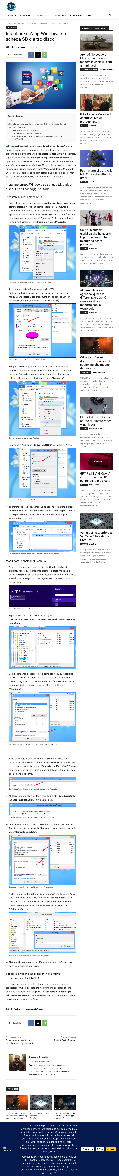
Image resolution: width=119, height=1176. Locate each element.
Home (8, 23)
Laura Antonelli (98, 372)
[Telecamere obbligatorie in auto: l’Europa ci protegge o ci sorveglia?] (65, 1102)
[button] (109, 15)
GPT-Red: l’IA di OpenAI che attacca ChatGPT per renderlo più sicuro (95, 477)
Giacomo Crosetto (19, 47)
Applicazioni (18, 1009)
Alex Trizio (93, 125)
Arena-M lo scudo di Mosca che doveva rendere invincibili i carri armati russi (96, 60)
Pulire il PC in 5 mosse (65, 1040)
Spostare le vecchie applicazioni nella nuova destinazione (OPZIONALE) (38, 137)
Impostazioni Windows (34, 1009)
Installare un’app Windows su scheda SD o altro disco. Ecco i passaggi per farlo (37, 125)
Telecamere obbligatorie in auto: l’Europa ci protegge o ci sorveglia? (65, 1115)
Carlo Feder (94, 485)
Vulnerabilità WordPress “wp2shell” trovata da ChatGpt (39, 1115)
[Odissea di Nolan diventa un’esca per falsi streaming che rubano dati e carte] (17, 1102)
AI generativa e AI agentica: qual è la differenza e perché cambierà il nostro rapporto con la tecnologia (93, 299)
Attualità (34, 1109)
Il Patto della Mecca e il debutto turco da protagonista (95, 118)
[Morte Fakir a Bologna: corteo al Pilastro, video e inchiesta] (96, 405)
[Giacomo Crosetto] (8, 47)
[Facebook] (31, 55)
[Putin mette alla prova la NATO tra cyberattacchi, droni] (96, 158)
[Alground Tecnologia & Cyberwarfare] (25, 6)
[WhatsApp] (44, 55)
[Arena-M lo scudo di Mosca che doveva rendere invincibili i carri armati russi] (96, 42)
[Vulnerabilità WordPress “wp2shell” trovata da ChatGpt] (41, 1102)
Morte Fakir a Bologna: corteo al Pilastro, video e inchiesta (96, 421)
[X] (38, 55)
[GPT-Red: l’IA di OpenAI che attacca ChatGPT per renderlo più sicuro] (96, 461)
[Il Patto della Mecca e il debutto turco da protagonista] (96, 102)
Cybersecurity (18, 23)
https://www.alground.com (39, 1061)
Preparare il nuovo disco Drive (25, 130)
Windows (11, 146)
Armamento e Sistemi (89, 69)
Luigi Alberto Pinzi (106, 69)
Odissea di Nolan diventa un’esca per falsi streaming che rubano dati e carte (16, 1115)
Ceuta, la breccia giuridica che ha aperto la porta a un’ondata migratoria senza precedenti (95, 237)
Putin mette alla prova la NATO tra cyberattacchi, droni (96, 174)
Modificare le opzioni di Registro (26, 133)
